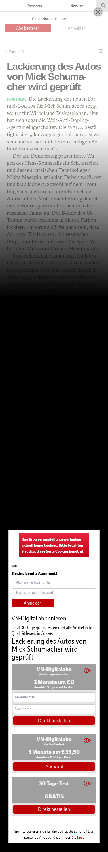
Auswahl (54, 766)
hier (80, 837)
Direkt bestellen (54, 720)
